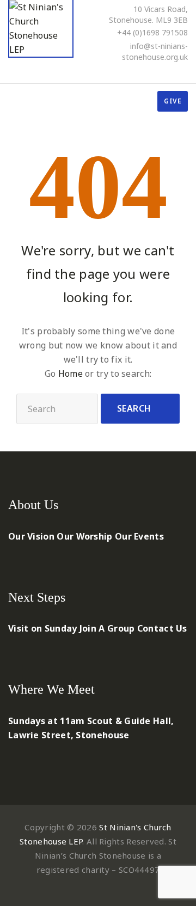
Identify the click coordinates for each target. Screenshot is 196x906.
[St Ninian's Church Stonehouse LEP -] (41, 29)
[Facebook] (140, 72)
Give (172, 101)
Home (70, 373)
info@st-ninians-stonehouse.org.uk (155, 51)
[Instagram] (184, 72)
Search (134, 408)
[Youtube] (170, 72)
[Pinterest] (155, 72)
